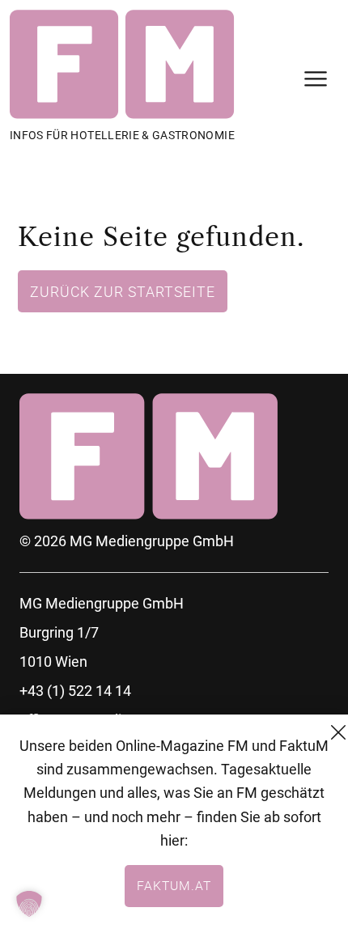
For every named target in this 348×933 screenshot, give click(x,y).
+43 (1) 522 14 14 (75, 690)
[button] (29, 904)
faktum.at (174, 885)
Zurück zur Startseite (122, 291)
